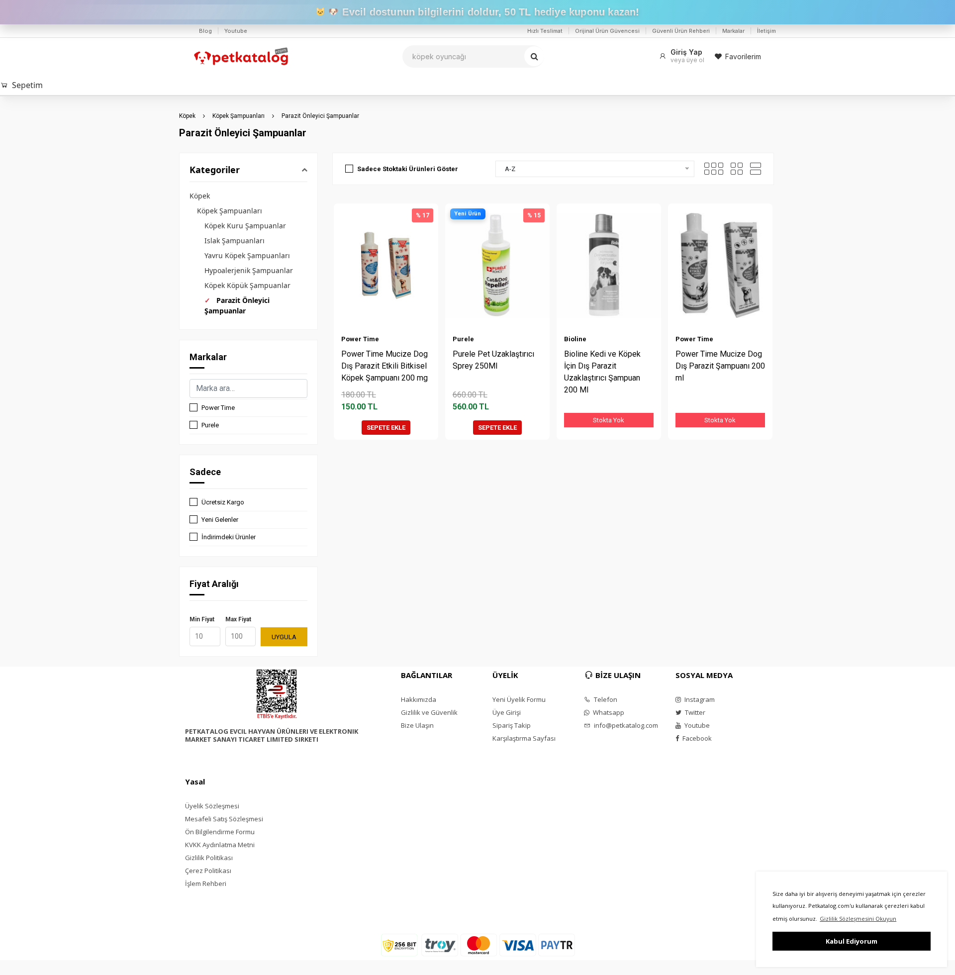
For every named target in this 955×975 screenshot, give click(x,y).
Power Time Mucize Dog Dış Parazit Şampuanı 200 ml (720, 366)
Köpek (187, 115)
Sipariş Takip (511, 725)
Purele (210, 425)
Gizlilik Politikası (209, 858)
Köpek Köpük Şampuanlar (247, 285)
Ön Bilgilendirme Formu (220, 832)
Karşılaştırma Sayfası (524, 738)
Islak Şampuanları (234, 240)
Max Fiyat (238, 619)
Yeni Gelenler (219, 519)
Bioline (575, 339)
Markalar (733, 30)
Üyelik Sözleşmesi (212, 806)
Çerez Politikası (208, 871)
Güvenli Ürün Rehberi (681, 30)
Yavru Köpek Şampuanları (247, 255)
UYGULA (284, 637)
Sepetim (27, 85)
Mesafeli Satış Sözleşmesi (224, 819)
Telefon (604, 699)
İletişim (766, 30)
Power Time (218, 407)
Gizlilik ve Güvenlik (429, 712)
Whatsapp (607, 712)
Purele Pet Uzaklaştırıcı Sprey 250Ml (493, 360)
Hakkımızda (418, 699)
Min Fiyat (202, 619)
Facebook (696, 738)
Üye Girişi (506, 712)
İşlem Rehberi (205, 883)
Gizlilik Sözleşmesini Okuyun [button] (858, 918)
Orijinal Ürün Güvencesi (607, 30)
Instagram (699, 699)
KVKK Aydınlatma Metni (220, 845)
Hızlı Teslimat (545, 30)
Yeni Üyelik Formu (519, 699)
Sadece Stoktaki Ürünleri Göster (407, 169)
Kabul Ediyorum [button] (851, 941)
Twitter (694, 712)
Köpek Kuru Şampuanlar (245, 225)
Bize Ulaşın (417, 725)
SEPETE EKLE (386, 427)
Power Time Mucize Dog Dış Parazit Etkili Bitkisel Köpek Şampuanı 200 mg (384, 366)
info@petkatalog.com (625, 725)
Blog (205, 30)
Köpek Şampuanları (238, 115)
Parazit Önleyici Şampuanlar (320, 115)
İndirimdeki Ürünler (228, 537)
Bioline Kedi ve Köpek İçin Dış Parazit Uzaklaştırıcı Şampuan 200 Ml (602, 371)
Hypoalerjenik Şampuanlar (248, 270)
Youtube (235, 30)
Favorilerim (743, 56)
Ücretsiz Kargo (222, 502)
